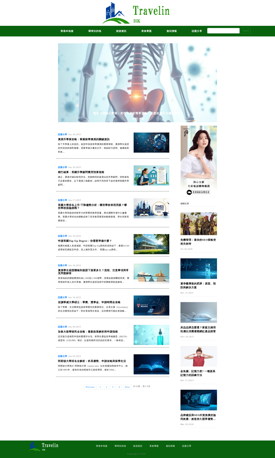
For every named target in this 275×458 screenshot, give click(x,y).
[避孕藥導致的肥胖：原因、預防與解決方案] (198, 268)
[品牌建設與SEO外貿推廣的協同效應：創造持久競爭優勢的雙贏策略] (198, 400)
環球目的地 (94, 31)
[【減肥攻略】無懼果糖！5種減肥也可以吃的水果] (198, 161)
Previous (90, 387)
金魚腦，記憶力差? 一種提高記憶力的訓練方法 (197, 373)
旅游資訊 (121, 31)
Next (127, 387)
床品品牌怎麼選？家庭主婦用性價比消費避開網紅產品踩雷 (198, 329)
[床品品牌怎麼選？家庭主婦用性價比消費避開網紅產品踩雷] (198, 312)
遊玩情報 (172, 31)
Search (246, 30)
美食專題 (146, 31)
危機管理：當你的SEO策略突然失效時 (198, 241)
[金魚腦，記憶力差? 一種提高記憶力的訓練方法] (198, 356)
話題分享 (197, 31)
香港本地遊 (67, 31)
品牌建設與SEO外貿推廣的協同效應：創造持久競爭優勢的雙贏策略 (198, 417)
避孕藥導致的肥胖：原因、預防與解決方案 (198, 285)
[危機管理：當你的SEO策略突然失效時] (198, 223)
